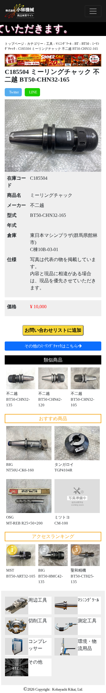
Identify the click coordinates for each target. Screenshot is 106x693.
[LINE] (32, 92)
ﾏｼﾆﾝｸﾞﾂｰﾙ (64, 43)
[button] (12, 135)
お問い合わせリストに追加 (53, 330)
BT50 (85, 43)
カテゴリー (35, 43)
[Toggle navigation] (93, 11)
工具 (49, 43)
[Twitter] (13, 92)
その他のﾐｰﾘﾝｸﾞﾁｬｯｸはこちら (51, 346)
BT (76, 43)
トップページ (14, 43)
